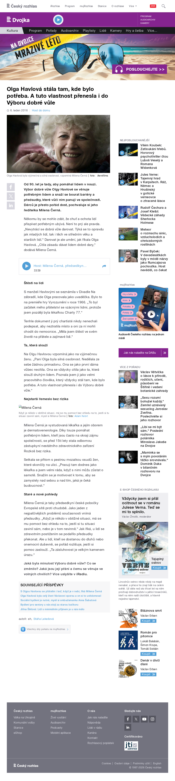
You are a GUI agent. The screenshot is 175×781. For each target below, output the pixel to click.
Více (152, 30)
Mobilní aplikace (61, 732)
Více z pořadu (130, 367)
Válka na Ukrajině (24, 717)
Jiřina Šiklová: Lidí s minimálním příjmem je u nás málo (52, 609)
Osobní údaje (122, 763)
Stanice (102, 6)
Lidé (103, 30)
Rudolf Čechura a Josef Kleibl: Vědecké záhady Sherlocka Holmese (153, 215)
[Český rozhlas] (22, 6)
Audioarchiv (147, 20)
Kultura (12, 30)
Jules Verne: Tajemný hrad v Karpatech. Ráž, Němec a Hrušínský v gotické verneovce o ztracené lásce (153, 188)
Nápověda (94, 722)
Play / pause (26, 266)
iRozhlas (55, 6)
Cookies (106, 763)
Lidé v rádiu (95, 727)
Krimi (125, 300)
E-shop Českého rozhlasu (139, 489)
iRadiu (81, 574)
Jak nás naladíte (98, 717)
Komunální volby (24, 722)
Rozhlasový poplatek (101, 743)
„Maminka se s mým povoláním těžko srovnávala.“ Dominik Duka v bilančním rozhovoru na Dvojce (154, 464)
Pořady (51, 30)
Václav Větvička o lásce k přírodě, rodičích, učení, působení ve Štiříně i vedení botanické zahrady (154, 381)
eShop (18, 732)
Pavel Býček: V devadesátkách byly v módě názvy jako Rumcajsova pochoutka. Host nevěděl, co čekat (154, 260)
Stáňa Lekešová (43, 619)
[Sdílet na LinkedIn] (11, 205)
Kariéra (92, 732)
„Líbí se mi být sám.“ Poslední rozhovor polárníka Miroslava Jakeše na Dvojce (153, 436)
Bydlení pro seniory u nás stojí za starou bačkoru (49, 604)
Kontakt (92, 738)
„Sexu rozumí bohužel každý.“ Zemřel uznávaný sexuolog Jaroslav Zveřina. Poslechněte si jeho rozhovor (153, 409)
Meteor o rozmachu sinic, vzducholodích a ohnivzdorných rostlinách (153, 237)
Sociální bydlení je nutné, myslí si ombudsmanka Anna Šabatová (58, 600)
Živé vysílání (128, 319)
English (157, 763)
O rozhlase (118, 6)
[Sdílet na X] (11, 196)
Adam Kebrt (81, 416)
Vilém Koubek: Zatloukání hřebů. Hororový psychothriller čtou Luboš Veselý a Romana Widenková (154, 156)
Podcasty (57, 727)
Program (70, 6)
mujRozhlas (86, 6)
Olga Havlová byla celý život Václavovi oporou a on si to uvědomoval (61, 595)
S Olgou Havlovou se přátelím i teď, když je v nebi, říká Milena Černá (61, 591)
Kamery (144, 23)
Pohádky (127, 306)
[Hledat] (163, 6)
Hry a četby (128, 294)
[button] (104, 266)
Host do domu (41, 110)
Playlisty (89, 30)
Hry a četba (134, 30)
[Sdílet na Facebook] (11, 187)
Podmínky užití (141, 763)
